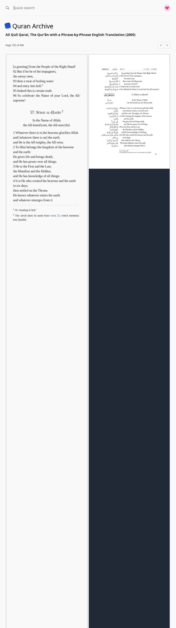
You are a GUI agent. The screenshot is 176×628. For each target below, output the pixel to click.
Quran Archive (32, 26)
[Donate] (167, 7)
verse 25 (55, 215)
